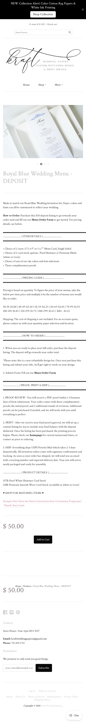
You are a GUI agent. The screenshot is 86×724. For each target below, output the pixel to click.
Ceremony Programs (68, 501)
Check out (52, 24)
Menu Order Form (45, 373)
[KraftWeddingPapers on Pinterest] (18, 612)
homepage (36, 435)
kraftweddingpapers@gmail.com (29, 639)
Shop (41, 85)
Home (26, 85)
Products (27, 586)
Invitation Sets (45, 501)
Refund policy (54, 696)
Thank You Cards (14, 505)
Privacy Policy (71, 696)
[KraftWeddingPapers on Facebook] (5, 612)
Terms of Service (36, 696)
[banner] (43, 59)
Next (80, 131)
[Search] (70, 32)
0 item (37, 24)
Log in (32, 691)
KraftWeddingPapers (51, 705)
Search (9, 696)
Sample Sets (10, 501)
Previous (5, 131)
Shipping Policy (42, 699)
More (58, 85)
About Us (20, 696)
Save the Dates (27, 501)
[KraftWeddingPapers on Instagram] (11, 612)
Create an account (47, 691)
